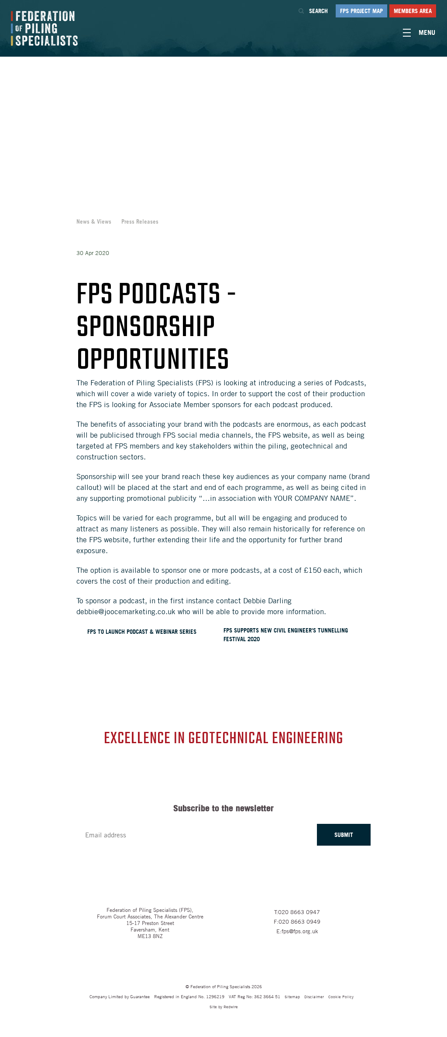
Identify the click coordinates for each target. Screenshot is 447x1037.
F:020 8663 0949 (297, 921)
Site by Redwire (224, 1006)
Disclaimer (314, 996)
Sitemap (292, 996)
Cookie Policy (341, 996)
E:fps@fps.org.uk (297, 931)
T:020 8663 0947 (297, 911)
